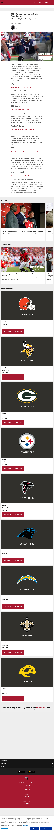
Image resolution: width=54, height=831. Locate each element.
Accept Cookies (34, 828)
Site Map (27, 794)
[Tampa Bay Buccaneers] (27, 778)
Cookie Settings (27, 801)
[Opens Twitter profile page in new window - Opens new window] (17, 29)
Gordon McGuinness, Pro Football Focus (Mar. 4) (24, 151)
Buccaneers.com (41, 707)
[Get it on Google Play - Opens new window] (32, 772)
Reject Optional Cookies (46, 828)
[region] (27, 823)
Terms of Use (27, 787)
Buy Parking (18, 331)
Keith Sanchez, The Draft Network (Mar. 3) (22, 129)
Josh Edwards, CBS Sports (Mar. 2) (21, 109)
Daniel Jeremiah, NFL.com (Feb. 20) (21, 87)
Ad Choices (27, 796)
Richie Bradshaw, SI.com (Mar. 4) (20, 176)
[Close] (51, 818)
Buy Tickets (7, 331)
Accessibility (27, 789)
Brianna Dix (18, 25)
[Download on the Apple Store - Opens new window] (22, 772)
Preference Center (27, 803)
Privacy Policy (27, 785)
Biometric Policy (27, 792)
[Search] (49, 2)
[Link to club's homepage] (2, 2)
